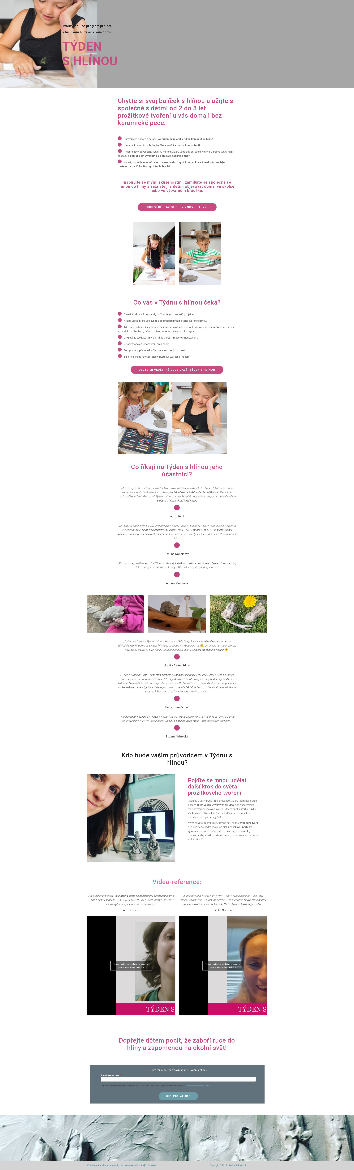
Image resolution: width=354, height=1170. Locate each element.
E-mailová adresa (110, 1075)
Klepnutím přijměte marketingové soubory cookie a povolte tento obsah (131, 965)
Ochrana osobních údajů (134, 1165)
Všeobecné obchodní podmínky (103, 1165)
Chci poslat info (178, 1096)
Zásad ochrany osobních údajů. (198, 1086)
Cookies (152, 1165)
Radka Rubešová (237, 1165)
